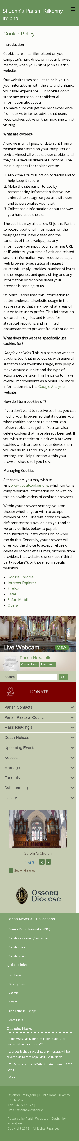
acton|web (15, 1123)
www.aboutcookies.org (29, 485)
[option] (38, 833)
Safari (12, 594)
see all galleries (24, 870)
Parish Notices (18, 947)
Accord (13, 1002)
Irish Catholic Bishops (23, 1011)
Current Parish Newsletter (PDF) (29, 929)
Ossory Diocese (19, 984)
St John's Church (38, 853)
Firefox (13, 588)
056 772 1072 (23, 1105)
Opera (13, 605)
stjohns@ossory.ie (30, 1110)
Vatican (13, 993)
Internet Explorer (22, 582)
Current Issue (29, 664)
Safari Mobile (19, 599)
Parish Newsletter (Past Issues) (29, 938)
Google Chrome (21, 577)
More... (13, 1077)
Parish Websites (36, 1118)
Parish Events (17, 956)
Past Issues (48, 664)
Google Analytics (52, 386)
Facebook (15, 975)
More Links (16, 1019)
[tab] (38, 707)
